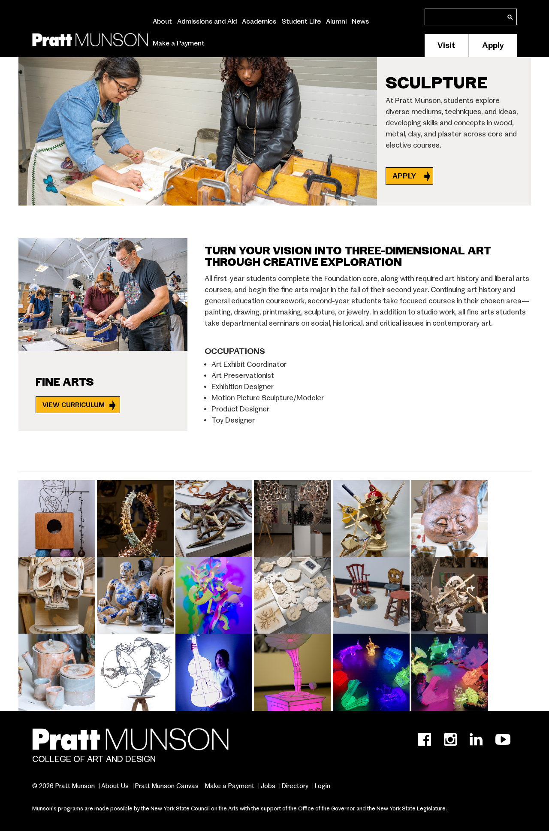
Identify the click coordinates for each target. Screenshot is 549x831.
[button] (57, 517)
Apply (493, 45)
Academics (259, 21)
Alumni (336, 21)
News (360, 21)
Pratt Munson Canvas (167, 786)
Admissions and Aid (207, 21)
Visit (446, 45)
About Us (115, 786)
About (162, 21)
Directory (295, 786)
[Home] (90, 38)
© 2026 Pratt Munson (63, 786)
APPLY (405, 176)
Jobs (268, 786)
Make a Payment (179, 43)
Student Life (301, 21)
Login (322, 786)
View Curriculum (73, 404)
